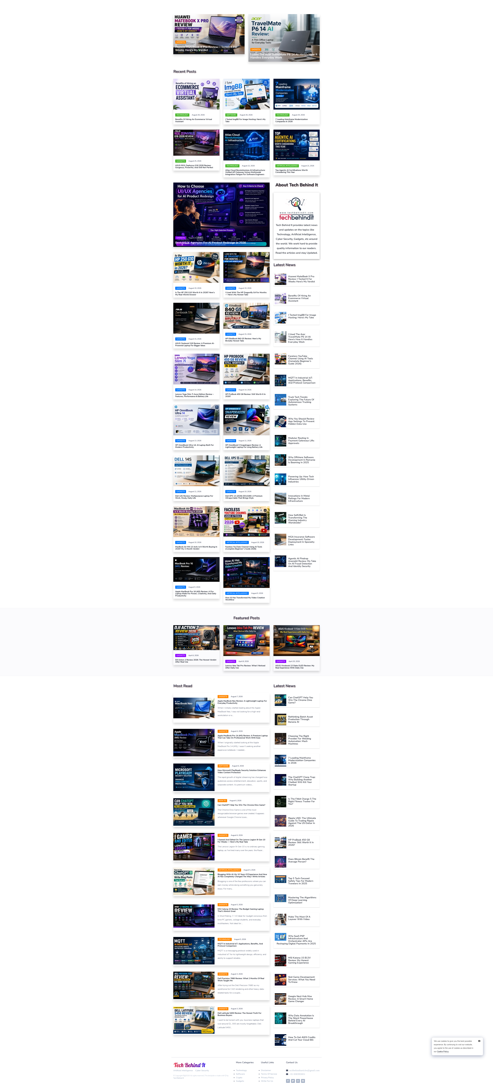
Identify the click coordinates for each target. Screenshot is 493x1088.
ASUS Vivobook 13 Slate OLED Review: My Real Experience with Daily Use (294, 666)
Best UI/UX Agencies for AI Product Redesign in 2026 (210, 243)
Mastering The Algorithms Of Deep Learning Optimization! (302, 900)
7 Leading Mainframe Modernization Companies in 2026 (291, 120)
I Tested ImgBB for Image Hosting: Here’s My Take (245, 120)
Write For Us (267, 1081)
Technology (182, 115)
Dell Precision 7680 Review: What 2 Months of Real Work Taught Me (241, 979)
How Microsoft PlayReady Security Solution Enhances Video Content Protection (242, 771)
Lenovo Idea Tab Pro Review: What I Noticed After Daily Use (245, 666)
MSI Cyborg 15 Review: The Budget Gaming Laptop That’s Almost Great (241, 910)
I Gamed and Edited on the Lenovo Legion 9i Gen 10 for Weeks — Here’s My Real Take (241, 840)
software (231, 115)
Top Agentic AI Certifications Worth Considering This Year (291, 171)
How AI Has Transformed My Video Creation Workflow (245, 598)
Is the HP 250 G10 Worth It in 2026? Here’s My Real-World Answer (195, 293)
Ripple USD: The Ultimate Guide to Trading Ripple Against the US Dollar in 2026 (302, 822)
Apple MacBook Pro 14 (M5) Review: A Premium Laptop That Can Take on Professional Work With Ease (243, 736)
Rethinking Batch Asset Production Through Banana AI (300, 719)
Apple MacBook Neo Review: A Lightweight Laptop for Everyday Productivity (242, 702)
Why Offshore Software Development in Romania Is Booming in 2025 (301, 460)
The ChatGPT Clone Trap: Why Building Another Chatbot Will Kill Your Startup (301, 781)
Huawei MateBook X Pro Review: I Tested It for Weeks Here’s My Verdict (206, 48)
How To (222, 800)
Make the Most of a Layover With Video (299, 918)
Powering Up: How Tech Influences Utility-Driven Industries (301, 479)
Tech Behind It (178, 1078)
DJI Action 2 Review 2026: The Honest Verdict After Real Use (195, 661)
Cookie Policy (443, 1051)
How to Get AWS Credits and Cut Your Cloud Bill (301, 1038)
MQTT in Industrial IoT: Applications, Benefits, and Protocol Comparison (301, 380)
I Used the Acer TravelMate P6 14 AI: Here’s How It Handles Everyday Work (283, 56)
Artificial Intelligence (287, 166)
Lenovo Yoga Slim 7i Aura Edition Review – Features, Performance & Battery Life (194, 395)
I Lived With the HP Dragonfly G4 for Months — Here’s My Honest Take (246, 293)
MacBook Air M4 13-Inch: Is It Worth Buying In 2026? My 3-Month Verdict (196, 548)
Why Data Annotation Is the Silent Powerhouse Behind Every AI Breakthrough (301, 1019)
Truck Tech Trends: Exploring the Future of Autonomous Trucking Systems (301, 401)
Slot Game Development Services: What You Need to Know (301, 979)
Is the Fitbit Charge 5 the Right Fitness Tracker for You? (302, 801)
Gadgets (181, 42)
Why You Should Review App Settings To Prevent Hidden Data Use (301, 421)
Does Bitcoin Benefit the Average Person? (301, 860)
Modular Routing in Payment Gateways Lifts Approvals (301, 440)
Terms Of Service (269, 1074)
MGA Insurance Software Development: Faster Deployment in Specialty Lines (301, 540)
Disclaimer (266, 1070)
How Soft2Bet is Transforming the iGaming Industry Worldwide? (297, 519)
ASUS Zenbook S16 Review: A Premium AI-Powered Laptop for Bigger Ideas (195, 344)
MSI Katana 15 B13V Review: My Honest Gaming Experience (299, 960)
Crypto (239, 1077)
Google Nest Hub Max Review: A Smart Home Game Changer (300, 999)
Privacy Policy (267, 1077)
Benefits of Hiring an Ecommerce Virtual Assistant (193, 120)
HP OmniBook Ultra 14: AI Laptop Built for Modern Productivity (194, 446)
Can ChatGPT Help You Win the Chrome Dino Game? (241, 805)
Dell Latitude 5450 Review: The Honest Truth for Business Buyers (239, 1014)
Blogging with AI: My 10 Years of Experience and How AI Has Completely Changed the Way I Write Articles (242, 875)
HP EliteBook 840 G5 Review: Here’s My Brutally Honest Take (243, 339)
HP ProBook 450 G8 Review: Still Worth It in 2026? (245, 395)
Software (240, 1074)
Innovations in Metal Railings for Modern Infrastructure (299, 498)
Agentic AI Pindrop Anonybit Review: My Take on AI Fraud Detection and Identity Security (302, 562)
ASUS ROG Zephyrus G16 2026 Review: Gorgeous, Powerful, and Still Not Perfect (194, 166)
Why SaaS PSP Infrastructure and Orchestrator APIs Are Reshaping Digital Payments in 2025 (296, 939)
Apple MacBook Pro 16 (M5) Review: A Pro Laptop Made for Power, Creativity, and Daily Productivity (195, 593)
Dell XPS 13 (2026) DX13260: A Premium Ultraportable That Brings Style (243, 497)
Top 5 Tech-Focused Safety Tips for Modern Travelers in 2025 (300, 881)
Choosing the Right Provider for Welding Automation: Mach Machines (299, 739)
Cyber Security (202, 1070)
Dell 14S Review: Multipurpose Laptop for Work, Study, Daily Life (194, 497)
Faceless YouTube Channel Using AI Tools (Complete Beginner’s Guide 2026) (243, 548)
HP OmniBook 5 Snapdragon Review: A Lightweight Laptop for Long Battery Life (243, 446)
